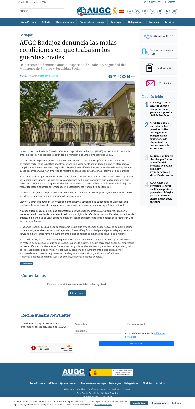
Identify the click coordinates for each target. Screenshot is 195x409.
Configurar (176, 403)
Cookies (81, 389)
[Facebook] (110, 77)
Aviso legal (69, 389)
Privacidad (114, 389)
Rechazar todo (159, 403)
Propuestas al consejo (92, 22)
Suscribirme (136, 343)
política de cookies (103, 404)
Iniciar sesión (77, 293)
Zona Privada (28, 22)
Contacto (126, 389)
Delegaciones (135, 22)
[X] (114, 77)
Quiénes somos (65, 22)
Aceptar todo (139, 403)
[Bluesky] (128, 77)
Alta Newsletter (154, 2)
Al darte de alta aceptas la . (145, 335)
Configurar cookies (97, 389)
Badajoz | (24, 76)
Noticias (154, 22)
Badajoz (26, 34)
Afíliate (171, 2)
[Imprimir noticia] (133, 77)
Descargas (116, 22)
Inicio (170, 22)
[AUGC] (75, 372)
